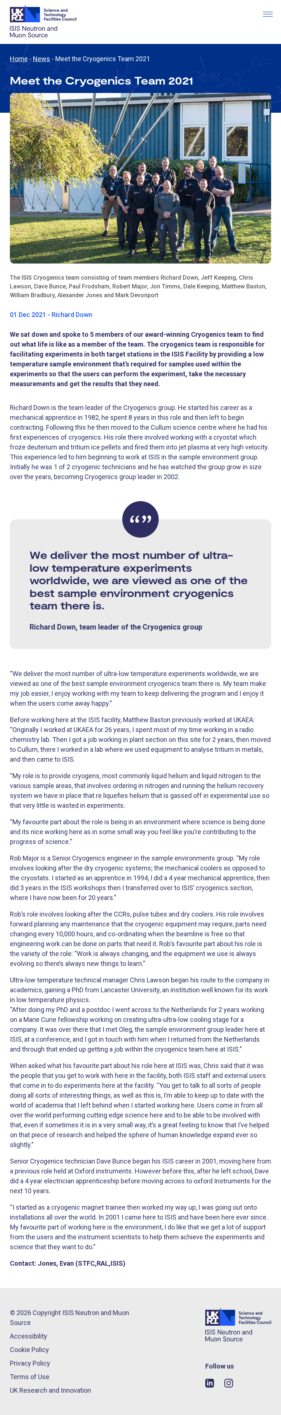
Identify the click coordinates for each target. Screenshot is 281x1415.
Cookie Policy (29, 1350)
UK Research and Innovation (50, 1390)
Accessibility (28, 1336)
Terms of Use (29, 1377)
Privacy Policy (30, 1363)
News (41, 59)
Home (19, 59)
